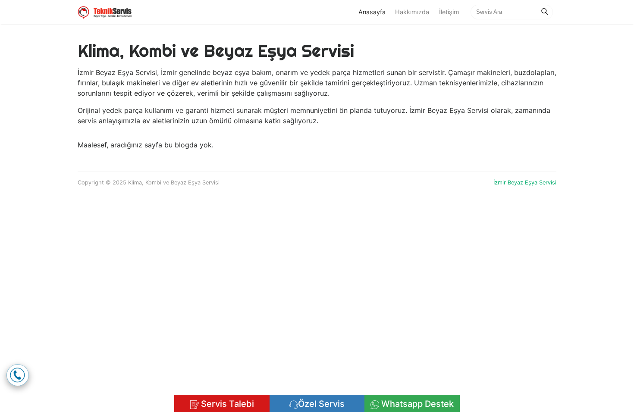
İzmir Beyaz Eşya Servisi (524, 182)
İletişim (449, 12)
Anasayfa (374, 12)
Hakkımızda (412, 12)
